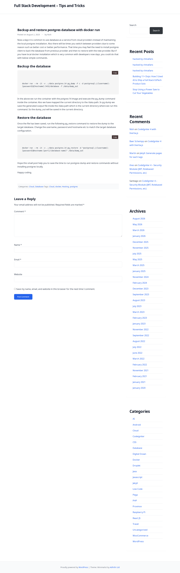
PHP (135, 500)
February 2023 (140, 317)
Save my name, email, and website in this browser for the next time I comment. (55, 289)
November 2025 (141, 247)
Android (137, 424)
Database (39, 186)
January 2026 (139, 236)
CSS (134, 442)
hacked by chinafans (143, 58)
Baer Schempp (137, 141)
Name (18, 244)
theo (132, 165)
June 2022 (137, 352)
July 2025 (137, 253)
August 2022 (139, 341)
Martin (133, 153)
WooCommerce (140, 535)
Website (18, 274)
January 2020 (139, 387)
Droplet (136, 465)
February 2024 (140, 282)
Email (17, 259)
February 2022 (140, 364)
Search (133, 25)
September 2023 (141, 294)
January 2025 (139, 271)
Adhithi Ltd (115, 567)
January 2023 (139, 323)
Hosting (65, 186)
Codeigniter (138, 436)
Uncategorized (140, 529)
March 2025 (138, 265)
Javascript (137, 477)
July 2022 (137, 347)
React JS (136, 518)
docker (58, 186)
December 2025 (140, 242)
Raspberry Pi (139, 512)
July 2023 (137, 306)
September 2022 (141, 335)
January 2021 (139, 382)
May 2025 (137, 259)
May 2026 (137, 224)
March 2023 (138, 312)
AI (134, 418)
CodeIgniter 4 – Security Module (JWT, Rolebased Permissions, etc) (146, 169)
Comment (20, 211)
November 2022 (141, 329)
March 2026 (138, 230)
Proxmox (137, 506)
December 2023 (140, 288)
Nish (132, 129)
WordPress (138, 541)
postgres (74, 186)
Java (135, 471)
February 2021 (140, 376)
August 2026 (139, 218)
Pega (135, 494)
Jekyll (135, 483)
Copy (115, 73)
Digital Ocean (139, 453)
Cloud (31, 186)
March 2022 (138, 358)
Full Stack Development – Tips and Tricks (49, 5)
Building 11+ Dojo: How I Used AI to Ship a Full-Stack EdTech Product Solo (148, 80)
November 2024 (141, 277)
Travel (136, 524)
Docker (136, 459)
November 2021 (141, 370)
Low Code (137, 488)
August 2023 (139, 300)
